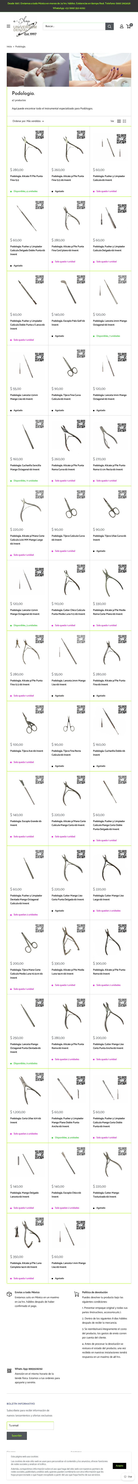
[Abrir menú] (8, 26)
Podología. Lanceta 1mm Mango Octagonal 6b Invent (110, 397)
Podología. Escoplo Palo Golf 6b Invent (68, 323)
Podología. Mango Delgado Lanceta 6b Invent (24, 1195)
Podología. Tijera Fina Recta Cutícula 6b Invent (66, 753)
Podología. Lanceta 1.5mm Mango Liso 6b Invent (24, 397)
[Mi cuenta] (121, 26)
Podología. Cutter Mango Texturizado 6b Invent (106, 1195)
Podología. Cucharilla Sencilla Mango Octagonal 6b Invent (25, 467)
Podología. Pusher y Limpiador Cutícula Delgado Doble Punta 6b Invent (27, 250)
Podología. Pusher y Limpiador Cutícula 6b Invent (109, 178)
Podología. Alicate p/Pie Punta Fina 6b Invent (109, 683)
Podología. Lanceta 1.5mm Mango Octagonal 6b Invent (24, 612)
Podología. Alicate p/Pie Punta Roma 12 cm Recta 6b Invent (109, 467)
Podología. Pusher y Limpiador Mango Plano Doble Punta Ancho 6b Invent (67, 1122)
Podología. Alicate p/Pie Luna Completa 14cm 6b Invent (25, 1265)
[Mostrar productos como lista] (124, 121)
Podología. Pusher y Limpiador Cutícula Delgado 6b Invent (109, 249)
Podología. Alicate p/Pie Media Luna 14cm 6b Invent (68, 972)
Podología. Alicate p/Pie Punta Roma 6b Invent (109, 972)
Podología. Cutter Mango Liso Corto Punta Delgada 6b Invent (68, 898)
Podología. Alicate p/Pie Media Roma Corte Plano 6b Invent (109, 612)
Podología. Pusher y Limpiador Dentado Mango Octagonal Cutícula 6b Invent (26, 900)
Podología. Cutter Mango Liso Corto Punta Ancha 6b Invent (108, 1046)
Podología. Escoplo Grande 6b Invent (25, 823)
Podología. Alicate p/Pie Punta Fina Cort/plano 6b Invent (68, 249)
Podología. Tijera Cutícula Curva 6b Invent (68, 538)
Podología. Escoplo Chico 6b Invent (66, 1195)
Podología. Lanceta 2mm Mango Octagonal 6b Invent (110, 323)
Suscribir (17, 1435)
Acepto (119, 1466)
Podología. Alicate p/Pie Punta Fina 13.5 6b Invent (68, 178)
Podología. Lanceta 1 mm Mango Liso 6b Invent (69, 1265)
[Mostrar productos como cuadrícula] (118, 121)
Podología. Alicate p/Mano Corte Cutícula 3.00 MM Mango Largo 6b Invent (27, 540)
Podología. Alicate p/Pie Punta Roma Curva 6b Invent (68, 467)
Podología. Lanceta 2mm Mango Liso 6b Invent (68, 683)
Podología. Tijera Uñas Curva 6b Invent (109, 538)
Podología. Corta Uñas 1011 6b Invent (25, 1120)
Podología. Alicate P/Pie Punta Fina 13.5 (26, 178)
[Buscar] (109, 26)
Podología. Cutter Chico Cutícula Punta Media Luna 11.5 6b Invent (68, 612)
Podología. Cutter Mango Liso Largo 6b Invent (108, 898)
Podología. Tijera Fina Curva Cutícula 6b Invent (66, 397)
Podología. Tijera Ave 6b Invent (26, 751)
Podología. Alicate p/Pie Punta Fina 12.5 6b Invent (26, 683)
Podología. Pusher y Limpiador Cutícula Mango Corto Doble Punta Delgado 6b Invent (109, 825)
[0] (128, 26)
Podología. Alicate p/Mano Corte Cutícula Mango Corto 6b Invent (69, 823)
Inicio (9, 47)
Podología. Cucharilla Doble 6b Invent (109, 753)
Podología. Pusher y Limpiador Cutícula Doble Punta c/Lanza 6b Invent (27, 325)
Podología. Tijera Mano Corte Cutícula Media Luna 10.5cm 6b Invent (26, 974)
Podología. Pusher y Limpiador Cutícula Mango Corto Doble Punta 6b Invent (109, 1122)
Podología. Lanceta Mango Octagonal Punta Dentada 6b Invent (25, 1048)
